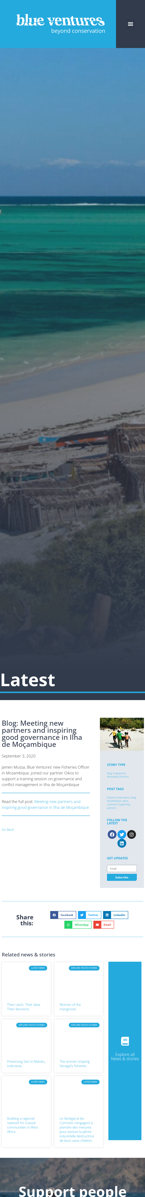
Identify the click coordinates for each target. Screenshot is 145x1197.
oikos (125, 800)
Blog (109, 773)
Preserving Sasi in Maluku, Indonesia (26, 1063)
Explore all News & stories (125, 1056)
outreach (112, 804)
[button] (130, 24)
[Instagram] (131, 834)
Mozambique (114, 800)
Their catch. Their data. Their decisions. (24, 1006)
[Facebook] (112, 834)
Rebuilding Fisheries (118, 776)
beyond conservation (118, 797)
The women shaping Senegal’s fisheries (75, 1063)
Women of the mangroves (70, 1006)
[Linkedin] (121, 843)
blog (133, 797)
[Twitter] (121, 834)
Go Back (8, 829)
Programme (119, 773)
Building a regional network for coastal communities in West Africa (22, 1125)
